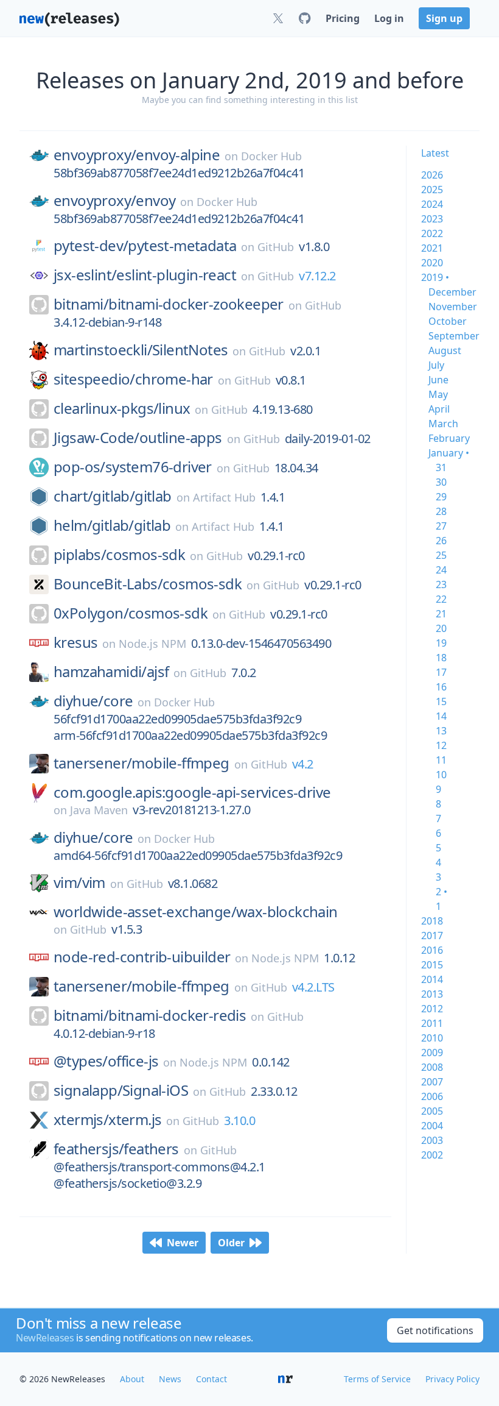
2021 (432, 248)
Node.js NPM (152, 643)
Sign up (444, 18)
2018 (432, 921)
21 (441, 613)
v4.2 (302, 764)
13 (441, 730)
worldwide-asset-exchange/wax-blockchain (196, 912)
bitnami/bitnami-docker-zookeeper (169, 304)
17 (441, 672)
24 (441, 570)
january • (448, 453)
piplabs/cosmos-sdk (119, 554)
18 (441, 657)
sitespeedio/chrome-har (133, 379)
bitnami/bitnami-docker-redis (150, 1015)
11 (441, 760)
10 (441, 774)
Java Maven (99, 810)
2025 (432, 189)
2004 (432, 1125)
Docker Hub (271, 156)
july (436, 365)
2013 (432, 994)
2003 (432, 1140)
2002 (432, 1155)
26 (441, 540)
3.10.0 (239, 1120)
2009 (432, 1052)
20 (441, 628)
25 (441, 555)
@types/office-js (106, 1061)
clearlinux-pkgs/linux (122, 408)
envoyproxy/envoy (114, 200)
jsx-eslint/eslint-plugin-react (145, 275)
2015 (432, 964)
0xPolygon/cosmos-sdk (131, 613)
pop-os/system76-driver (133, 467)
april (439, 409)
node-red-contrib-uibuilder (142, 957)
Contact (211, 1379)
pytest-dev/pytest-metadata (145, 245)
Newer (182, 1242)
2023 (432, 218)
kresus (75, 642)
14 (441, 716)
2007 (432, 1081)
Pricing (343, 18)
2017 (432, 935)
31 (441, 467)
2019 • (435, 277)
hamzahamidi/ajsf (111, 671)
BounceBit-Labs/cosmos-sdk (148, 584)
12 (441, 745)
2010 (432, 1038)
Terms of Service (377, 1379)
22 (441, 599)
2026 (432, 175)
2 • (441, 891)
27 (441, 526)
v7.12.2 (317, 276)
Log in (389, 18)
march (443, 423)
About (132, 1379)
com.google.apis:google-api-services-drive (192, 792)
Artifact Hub (224, 497)
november (452, 306)
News (170, 1379)
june (438, 379)
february (449, 438)
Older (231, 1242)
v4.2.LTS (313, 987)
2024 (432, 204)
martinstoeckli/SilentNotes (141, 350)
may (438, 394)
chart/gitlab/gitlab (113, 496)
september (454, 336)
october (447, 321)
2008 (432, 1067)
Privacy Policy (452, 1379)
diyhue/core (93, 701)
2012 (432, 1008)
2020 (432, 262)
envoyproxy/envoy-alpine (137, 155)
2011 (432, 1023)
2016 (432, 950)
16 (441, 687)
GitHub (275, 247)
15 (441, 701)
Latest (435, 153)
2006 (432, 1096)
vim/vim (79, 882)
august (444, 350)
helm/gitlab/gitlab (112, 525)
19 (441, 643)
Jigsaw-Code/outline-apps (138, 437)
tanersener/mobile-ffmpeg (141, 763)
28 (441, 511)
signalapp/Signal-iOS (121, 1090)
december (452, 292)
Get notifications (435, 1330)
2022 (432, 233)
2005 (432, 1111)
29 (441, 496)
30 (441, 482)
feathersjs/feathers (116, 1149)
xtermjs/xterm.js (107, 1119)
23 (441, 584)
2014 (432, 979)
